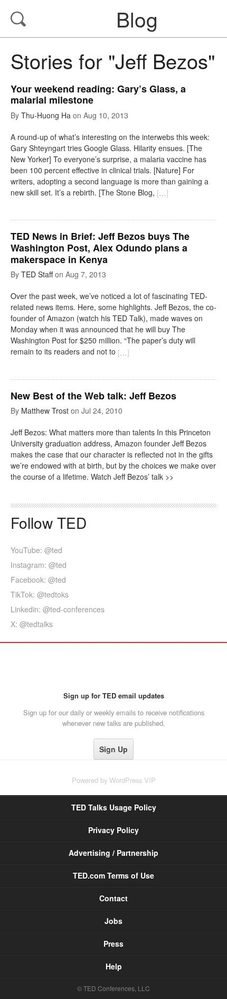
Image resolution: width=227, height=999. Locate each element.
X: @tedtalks (32, 624)
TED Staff (37, 274)
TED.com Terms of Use (113, 875)
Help (114, 966)
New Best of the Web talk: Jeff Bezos (93, 396)
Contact (113, 898)
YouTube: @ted (36, 550)
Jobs (113, 921)
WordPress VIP (132, 780)
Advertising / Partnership (113, 852)
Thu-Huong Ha (46, 115)
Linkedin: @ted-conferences (58, 609)
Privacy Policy (113, 830)
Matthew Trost (45, 410)
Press (113, 943)
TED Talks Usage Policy (113, 807)
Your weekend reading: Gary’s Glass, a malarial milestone (98, 94)
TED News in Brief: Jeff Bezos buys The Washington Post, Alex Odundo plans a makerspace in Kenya (100, 247)
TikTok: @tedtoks (40, 594)
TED (114, 667)
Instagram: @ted (39, 564)
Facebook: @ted (38, 579)
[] (162, 193)
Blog (114, 18)
